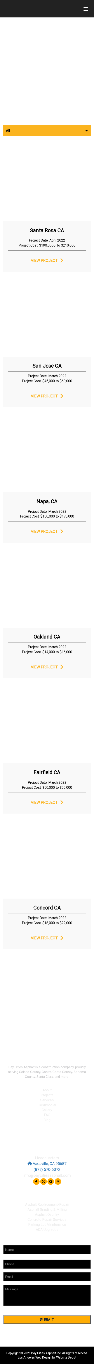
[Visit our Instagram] (58, 1181)
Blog (47, 1120)
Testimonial (47, 1105)
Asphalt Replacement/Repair (47, 1204)
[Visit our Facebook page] (36, 1181)
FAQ (47, 1115)
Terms (34, 1139)
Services (47, 1100)
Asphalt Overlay (47, 1214)
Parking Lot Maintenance (47, 1225)
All (8, 130)
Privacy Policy (53, 1139)
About (47, 1090)
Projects (47, 1095)
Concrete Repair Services (47, 1220)
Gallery (47, 1110)
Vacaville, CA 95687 (49, 1163)
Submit (47, 1319)
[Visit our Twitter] (43, 1181)
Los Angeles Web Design (35, 1357)
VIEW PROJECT (44, 260)
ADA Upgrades (47, 1230)
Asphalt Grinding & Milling (47, 1209)
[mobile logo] (40, 8)
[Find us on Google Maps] (50, 1181)
